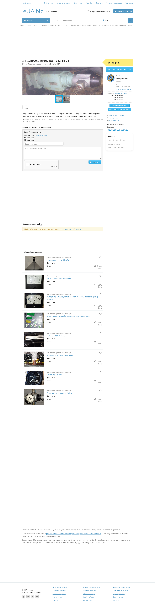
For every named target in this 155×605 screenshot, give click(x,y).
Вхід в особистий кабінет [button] (100, 11)
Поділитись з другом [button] (116, 115)
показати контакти (120, 93)
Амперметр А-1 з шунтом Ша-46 (60, 355)
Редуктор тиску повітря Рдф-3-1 (60, 393)
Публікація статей (119, 594)
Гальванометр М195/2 (56, 335)
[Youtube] (37, 596)
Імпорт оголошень (63, 3)
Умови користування (89, 591)
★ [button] (110, 140)
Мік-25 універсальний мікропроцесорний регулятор (68, 316)
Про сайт (55, 600)
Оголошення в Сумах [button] (22, 25)
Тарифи (89, 3)
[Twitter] (32, 596)
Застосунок (78, 3)
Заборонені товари (89, 594)
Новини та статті (58, 597)
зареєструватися (66, 229)
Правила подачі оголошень (91, 587)
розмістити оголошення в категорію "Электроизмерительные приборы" (73, 533)
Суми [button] (107, 20)
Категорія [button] (28, 20)
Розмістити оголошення (120, 591)
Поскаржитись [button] (114, 118)
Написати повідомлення (120, 109)
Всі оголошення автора (123, 89)
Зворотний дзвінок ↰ (120, 105)
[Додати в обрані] (22, 60)
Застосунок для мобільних (121, 587)
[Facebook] (23, 596)
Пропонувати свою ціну (119, 69)
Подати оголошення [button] (124, 11)
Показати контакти (41, 136)
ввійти (78, 229)
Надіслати (95, 162)
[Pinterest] (28, 596)
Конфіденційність (88, 597)
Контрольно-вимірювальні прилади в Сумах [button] (80, 25)
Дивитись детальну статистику (117, 129)
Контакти (116, 600)
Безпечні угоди (87, 600)
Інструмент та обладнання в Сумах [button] (46, 25)
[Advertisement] (77, 43)
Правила (99, 3)
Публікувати (48, 3)
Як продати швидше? (59, 591)
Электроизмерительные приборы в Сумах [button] (115, 25)
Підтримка (129, 3)
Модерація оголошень (60, 587)
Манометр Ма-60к (54, 374)
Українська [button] (26, 3)
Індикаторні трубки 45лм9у (58, 260)
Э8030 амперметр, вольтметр (59, 278)
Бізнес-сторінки (118, 597)
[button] (47, 20)
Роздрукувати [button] (114, 120)
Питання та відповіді (114, 3)
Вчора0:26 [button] (99, 267)
